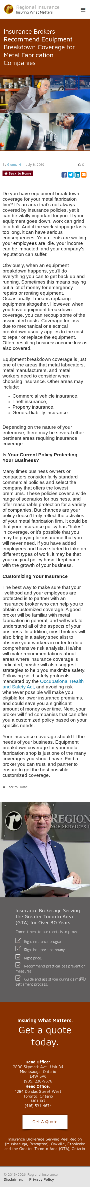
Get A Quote (45, 1121)
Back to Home (19, 173)
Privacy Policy (41, 1179)
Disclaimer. (13, 1179)
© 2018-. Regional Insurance (31, 1174)
